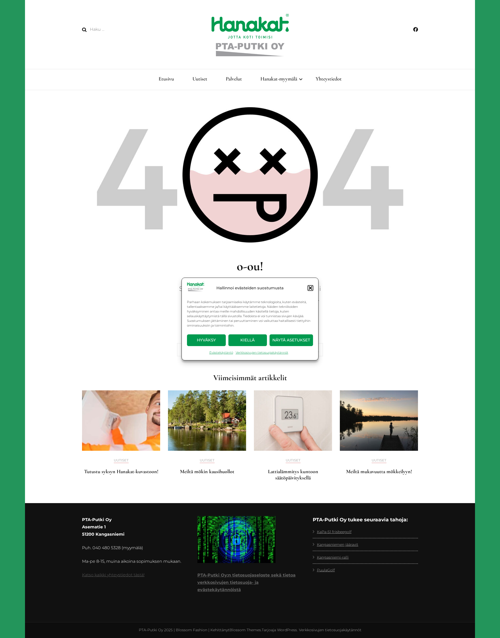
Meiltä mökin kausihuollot (207, 471)
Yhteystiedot (329, 79)
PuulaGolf (326, 570)
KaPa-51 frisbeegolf (334, 531)
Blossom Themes (245, 630)
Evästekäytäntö (221, 352)
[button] (310, 288)
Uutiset (199, 79)
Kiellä (247, 339)
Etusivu (166, 79)
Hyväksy (206, 339)
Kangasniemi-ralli (333, 557)
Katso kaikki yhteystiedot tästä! (113, 574)
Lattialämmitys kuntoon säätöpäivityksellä (293, 474)
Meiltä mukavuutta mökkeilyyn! (379, 471)
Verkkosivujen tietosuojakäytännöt (262, 352)
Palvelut (234, 79)
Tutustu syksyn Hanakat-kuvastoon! (121, 471)
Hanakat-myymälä (278, 79)
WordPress (287, 630)
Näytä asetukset (291, 339)
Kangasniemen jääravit (337, 544)
